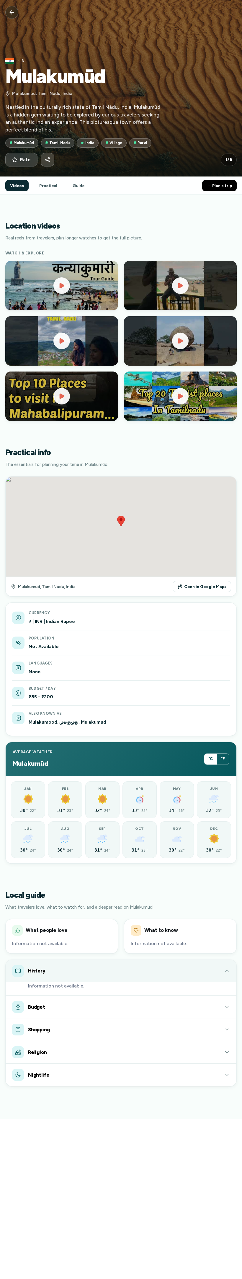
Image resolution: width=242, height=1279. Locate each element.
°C (210, 759)
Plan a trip (221, 185)
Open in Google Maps (205, 586)
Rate (25, 159)
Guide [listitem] (79, 185)
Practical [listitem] (48, 185)
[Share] (47, 159)
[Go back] (11, 12)
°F (223, 759)
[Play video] (61, 285)
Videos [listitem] (17, 185)
